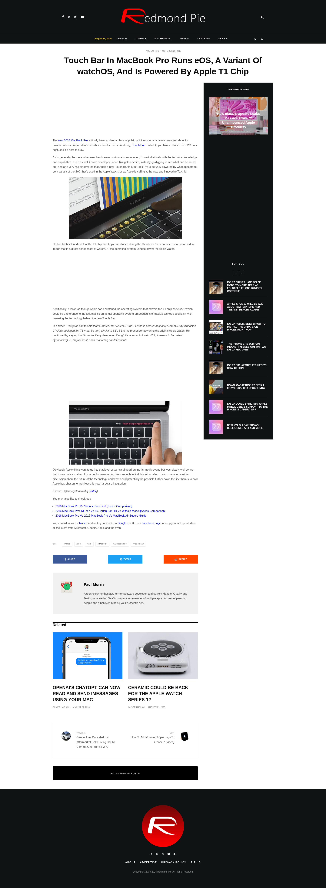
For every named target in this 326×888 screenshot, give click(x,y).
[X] (69, 16)
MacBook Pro (120, 544)
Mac (89, 544)
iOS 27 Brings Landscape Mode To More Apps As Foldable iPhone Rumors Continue (244, 287)
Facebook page (151, 523)
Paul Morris (152, 51)
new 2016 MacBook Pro (73, 140)
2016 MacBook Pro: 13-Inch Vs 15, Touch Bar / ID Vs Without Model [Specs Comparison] (110, 510)
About (130, 862)
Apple (122, 38)
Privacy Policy (174, 862)
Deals (223, 38)
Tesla (184, 38)
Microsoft (163, 38)
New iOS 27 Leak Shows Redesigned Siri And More (245, 427)
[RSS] (255, 39)
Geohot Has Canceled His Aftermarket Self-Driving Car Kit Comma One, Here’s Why (95, 740)
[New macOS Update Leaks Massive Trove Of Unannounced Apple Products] (238, 116)
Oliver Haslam (61, 707)
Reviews (203, 38)
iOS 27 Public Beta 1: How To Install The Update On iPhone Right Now (246, 326)
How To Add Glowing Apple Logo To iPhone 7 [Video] (152, 738)
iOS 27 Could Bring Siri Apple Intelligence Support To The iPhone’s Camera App (247, 406)
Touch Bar (138, 145)
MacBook (102, 544)
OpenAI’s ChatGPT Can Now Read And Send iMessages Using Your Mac (87, 693)
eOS (79, 544)
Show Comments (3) (123, 773)
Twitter (92, 491)
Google (141, 38)
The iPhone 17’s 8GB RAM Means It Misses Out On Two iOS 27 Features (246, 346)
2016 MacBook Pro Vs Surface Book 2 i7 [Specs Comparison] (93, 506)
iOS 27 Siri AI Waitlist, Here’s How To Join (247, 367)
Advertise (148, 862)
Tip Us (196, 862)
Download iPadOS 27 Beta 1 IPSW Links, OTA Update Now (246, 387)
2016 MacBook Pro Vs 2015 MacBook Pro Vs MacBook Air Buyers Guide (100, 515)
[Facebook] (63, 16)
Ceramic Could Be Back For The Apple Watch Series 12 (158, 693)
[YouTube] (82, 16)
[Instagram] (75, 16)
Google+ (123, 523)
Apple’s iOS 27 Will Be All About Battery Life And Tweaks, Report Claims (245, 306)
